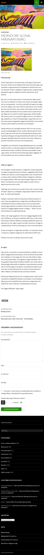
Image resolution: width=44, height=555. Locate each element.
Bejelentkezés (5, 532)
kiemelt (5, 300)
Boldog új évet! (6, 310)
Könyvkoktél (5, 458)
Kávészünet (5, 32)
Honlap (3, 382)
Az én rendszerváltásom (8, 443)
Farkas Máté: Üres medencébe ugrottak (18, 502)
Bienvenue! (4, 447)
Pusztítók (4, 461)
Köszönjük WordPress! (7, 552)
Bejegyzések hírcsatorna (8, 536)
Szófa (2, 469)
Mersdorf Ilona (17, 43)
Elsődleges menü (41, 2)
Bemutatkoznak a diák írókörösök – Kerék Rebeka (17, 318)
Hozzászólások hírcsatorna (9, 540)
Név (3, 365)
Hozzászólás (30, 43)
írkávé (3, 2)
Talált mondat (5, 472)
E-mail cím (5, 374)
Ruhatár (3, 465)
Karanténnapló (6, 422)
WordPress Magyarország (9, 543)
